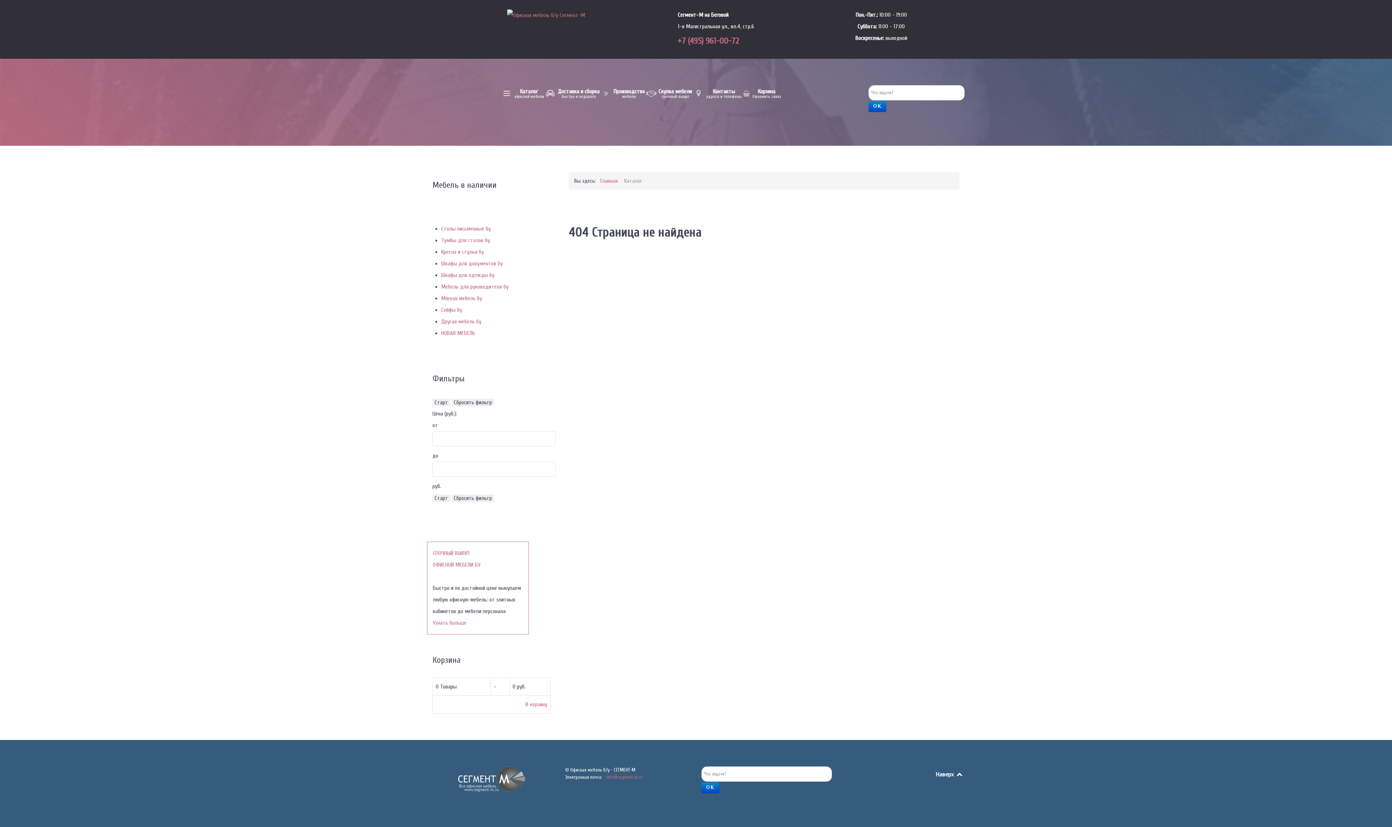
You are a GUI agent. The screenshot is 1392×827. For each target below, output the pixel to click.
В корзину (536, 704)
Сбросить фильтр (473, 402)
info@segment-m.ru (624, 777)
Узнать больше (450, 623)
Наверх (946, 775)
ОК (877, 107)
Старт (441, 402)
